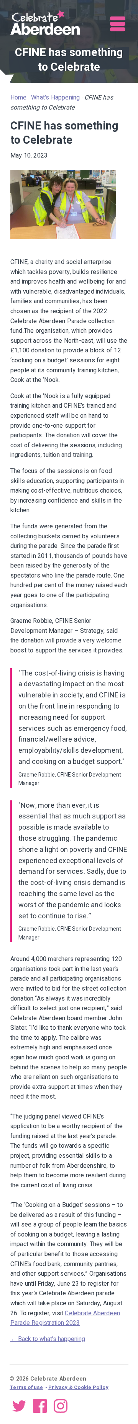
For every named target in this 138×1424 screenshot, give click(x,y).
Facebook (39, 1405)
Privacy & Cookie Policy (78, 1387)
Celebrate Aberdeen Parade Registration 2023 (65, 1318)
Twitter (19, 1405)
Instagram (60, 1405)
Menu (118, 23)
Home (18, 97)
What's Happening (55, 97)
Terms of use (26, 1387)
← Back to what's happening (47, 1339)
